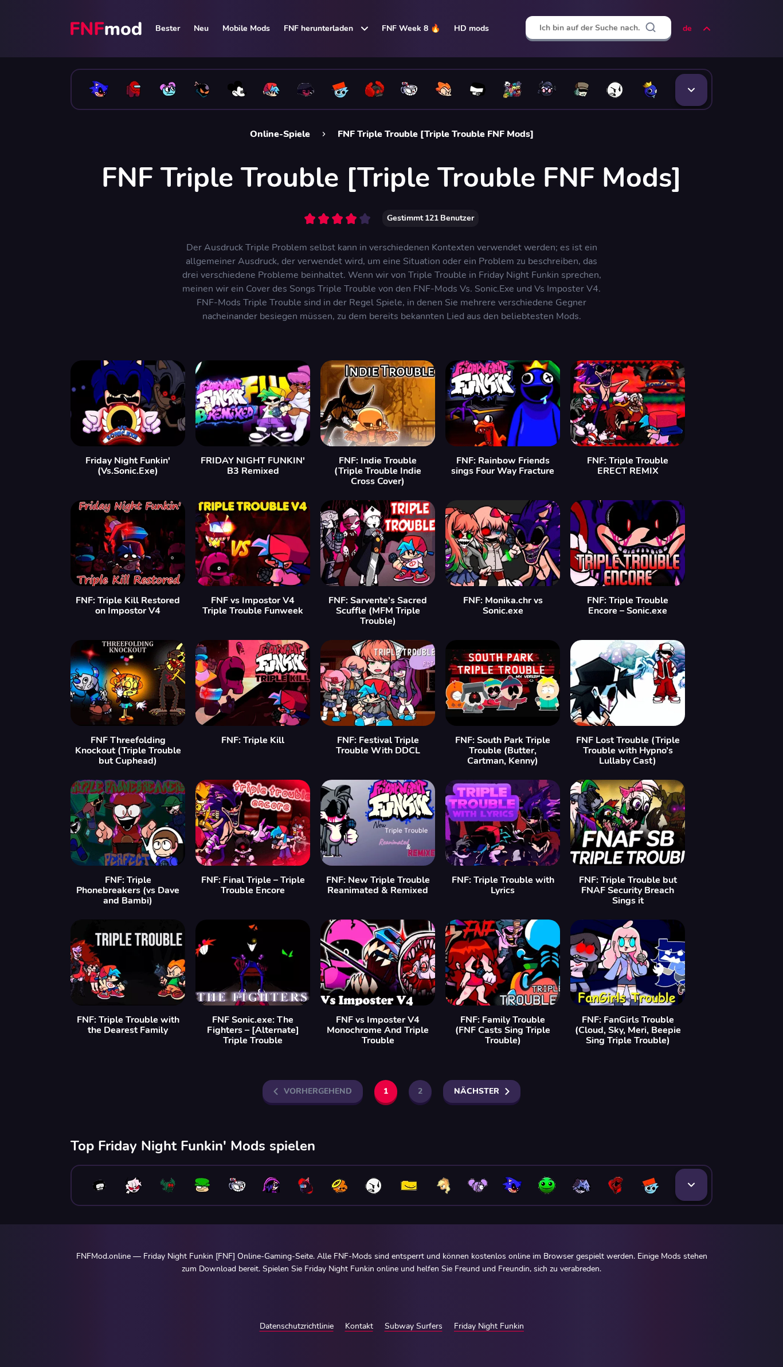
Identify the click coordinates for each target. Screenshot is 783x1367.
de (687, 28)
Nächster (476, 1091)
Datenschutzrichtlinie (297, 1326)
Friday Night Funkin (489, 1326)
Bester (167, 28)
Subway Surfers (414, 1326)
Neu (201, 28)
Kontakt (359, 1326)
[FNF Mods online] (107, 29)
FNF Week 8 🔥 (411, 28)
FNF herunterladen (318, 28)
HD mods (471, 28)
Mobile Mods (246, 28)
